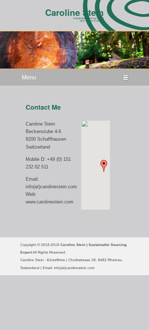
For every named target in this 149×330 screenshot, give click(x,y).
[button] (103, 166)
